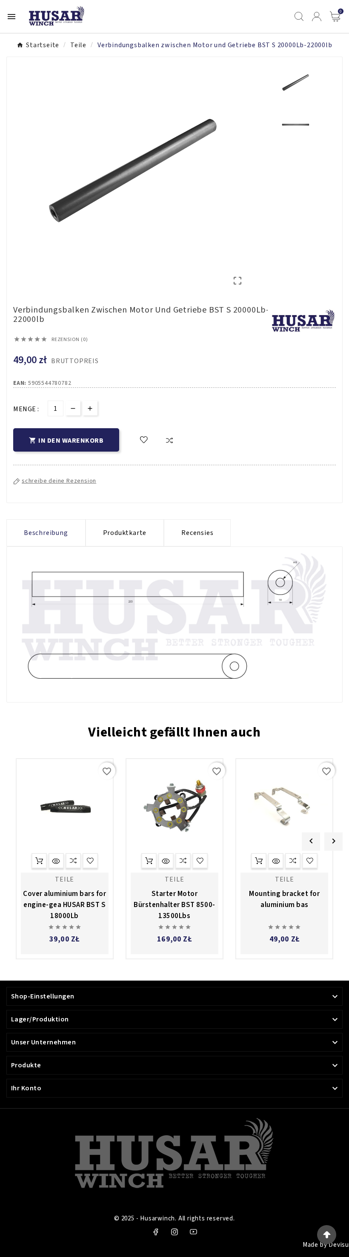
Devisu (339, 1244)
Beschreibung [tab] (46, 532)
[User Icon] (316, 16)
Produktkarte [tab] (125, 532)
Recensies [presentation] (197, 532)
